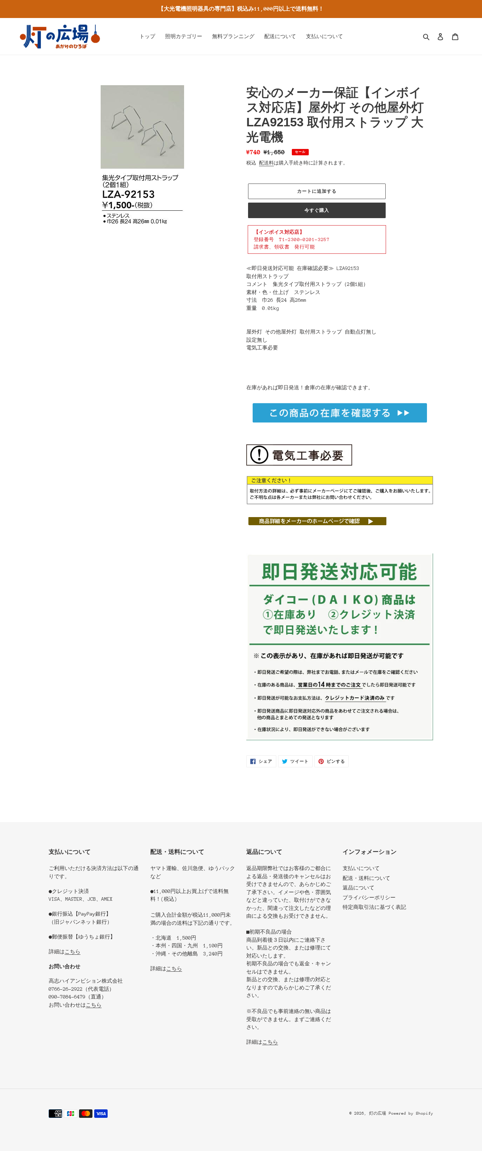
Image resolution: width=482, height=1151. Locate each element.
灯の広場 (377, 1113)
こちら (72, 951)
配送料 (266, 163)
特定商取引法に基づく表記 (374, 907)
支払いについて (361, 868)
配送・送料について (366, 878)
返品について (358, 888)
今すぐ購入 (317, 210)
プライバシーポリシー (369, 897)
